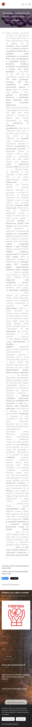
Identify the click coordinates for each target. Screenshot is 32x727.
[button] (22, 4)
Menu (29, 4)
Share (6, 578)
